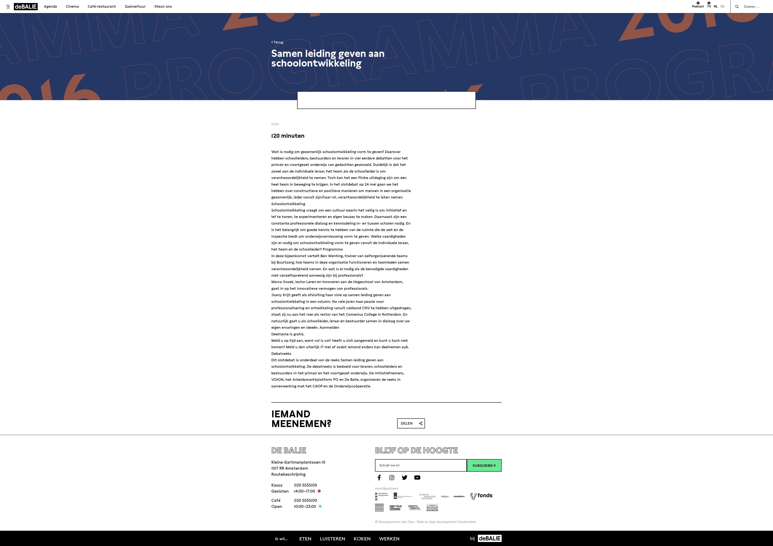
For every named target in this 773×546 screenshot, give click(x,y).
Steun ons (163, 6)
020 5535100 (305, 485)
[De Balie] (26, 6)
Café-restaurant (102, 6)
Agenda (50, 6)
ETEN (305, 538)
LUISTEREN (332, 538)
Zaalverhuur (135, 6)
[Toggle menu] (8, 6)
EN (722, 6)
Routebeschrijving (288, 474)
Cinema (72, 6)
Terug (278, 42)
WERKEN (389, 538)
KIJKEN (362, 538)
